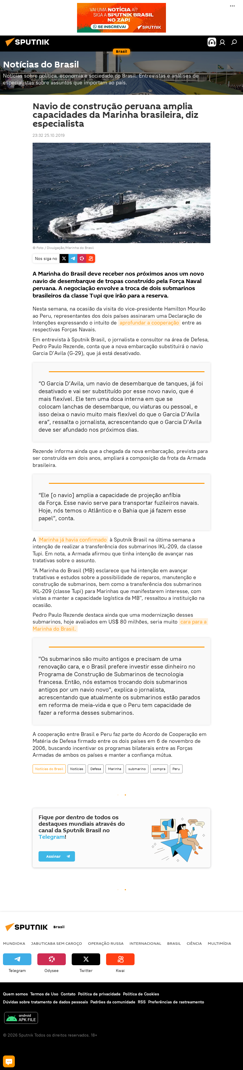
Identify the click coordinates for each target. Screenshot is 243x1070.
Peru (176, 769)
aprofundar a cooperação (149, 322)
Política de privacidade (99, 994)
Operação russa (106, 943)
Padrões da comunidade (112, 1002)
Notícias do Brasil (49, 769)
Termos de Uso (44, 994)
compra (159, 769)
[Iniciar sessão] (222, 42)
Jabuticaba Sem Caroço (56, 943)
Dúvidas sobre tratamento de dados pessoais (45, 1002)
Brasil (174, 943)
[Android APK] (21, 1018)
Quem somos (15, 994)
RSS (142, 1002)
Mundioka (14, 943)
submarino (137, 769)
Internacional (145, 943)
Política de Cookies (141, 994)
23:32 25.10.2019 (49, 135)
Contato (68, 994)
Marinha (114, 769)
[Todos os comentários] (9, 1061)
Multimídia (219, 943)
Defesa (95, 769)
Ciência (194, 943)
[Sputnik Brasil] (29, 47)
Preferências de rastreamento (176, 1002)
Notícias (76, 769)
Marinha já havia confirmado (73, 539)
